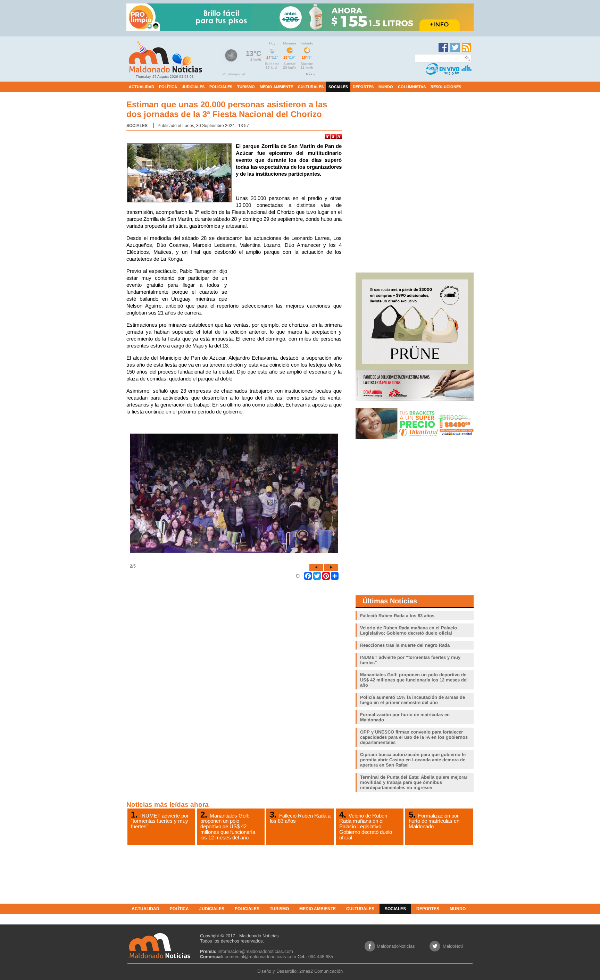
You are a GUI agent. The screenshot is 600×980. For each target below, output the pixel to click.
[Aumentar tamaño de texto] (327, 136)
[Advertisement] (286, 285)
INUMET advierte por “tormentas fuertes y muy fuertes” (160, 821)
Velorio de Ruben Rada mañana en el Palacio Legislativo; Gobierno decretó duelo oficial (365, 826)
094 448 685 (320, 956)
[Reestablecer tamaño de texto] (333, 136)
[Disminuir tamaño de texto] (339, 136)
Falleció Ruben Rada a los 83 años (300, 818)
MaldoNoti (453, 946)
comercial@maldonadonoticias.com (260, 956)
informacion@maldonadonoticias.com (255, 951)
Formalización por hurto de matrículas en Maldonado (434, 821)
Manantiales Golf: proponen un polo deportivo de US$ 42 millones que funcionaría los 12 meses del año (227, 826)
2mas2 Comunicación (321, 971)
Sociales (137, 125)
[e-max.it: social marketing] (298, 575)
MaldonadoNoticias (396, 946)
